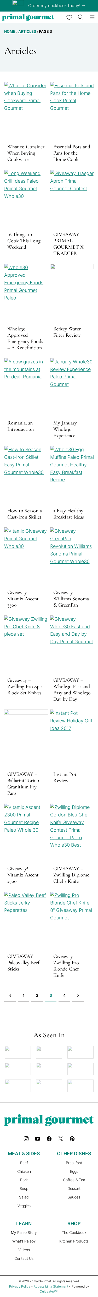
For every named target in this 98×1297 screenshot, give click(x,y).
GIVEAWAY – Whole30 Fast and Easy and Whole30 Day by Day (72, 689)
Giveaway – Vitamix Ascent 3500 (23, 598)
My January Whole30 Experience (65, 429)
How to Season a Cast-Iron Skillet (24, 514)
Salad (24, 1197)
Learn (24, 1223)
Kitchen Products (74, 1241)
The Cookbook (74, 1232)
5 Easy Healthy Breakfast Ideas (68, 514)
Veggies (24, 1205)
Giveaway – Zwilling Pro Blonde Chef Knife (66, 965)
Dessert (73, 1188)
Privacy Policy (19, 1286)
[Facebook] (49, 1139)
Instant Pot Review (65, 777)
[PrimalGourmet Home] (28, 17)
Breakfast (74, 1162)
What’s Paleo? (24, 1241)
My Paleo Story (24, 1232)
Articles (27, 31)
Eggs (74, 1171)
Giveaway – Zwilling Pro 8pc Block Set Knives (24, 686)
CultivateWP (49, 1291)
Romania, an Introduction (20, 426)
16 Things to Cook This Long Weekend (24, 240)
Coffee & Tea (74, 1180)
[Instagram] (26, 1139)
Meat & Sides (24, 1153)
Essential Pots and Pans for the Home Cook (71, 153)
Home (9, 31)
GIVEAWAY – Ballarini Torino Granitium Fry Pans (23, 783)
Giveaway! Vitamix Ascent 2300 (23, 874)
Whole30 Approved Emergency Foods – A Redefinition (25, 338)
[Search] (81, 17)
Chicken (24, 1171)
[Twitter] (60, 1139)
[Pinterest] (72, 1139)
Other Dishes (74, 1153)
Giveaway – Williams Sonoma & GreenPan (71, 598)
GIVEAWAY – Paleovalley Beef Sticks (23, 962)
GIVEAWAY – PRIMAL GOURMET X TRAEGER (68, 244)
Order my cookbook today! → (56, 5)
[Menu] (92, 17)
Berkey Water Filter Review (67, 332)
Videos (24, 1249)
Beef (24, 1162)
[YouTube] (37, 1139)
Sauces (74, 1197)
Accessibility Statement (51, 1286)
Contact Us (23, 1258)
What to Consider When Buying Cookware (25, 153)
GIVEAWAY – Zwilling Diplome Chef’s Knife (71, 874)
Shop (74, 1223)
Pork (24, 1180)
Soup (24, 1188)
